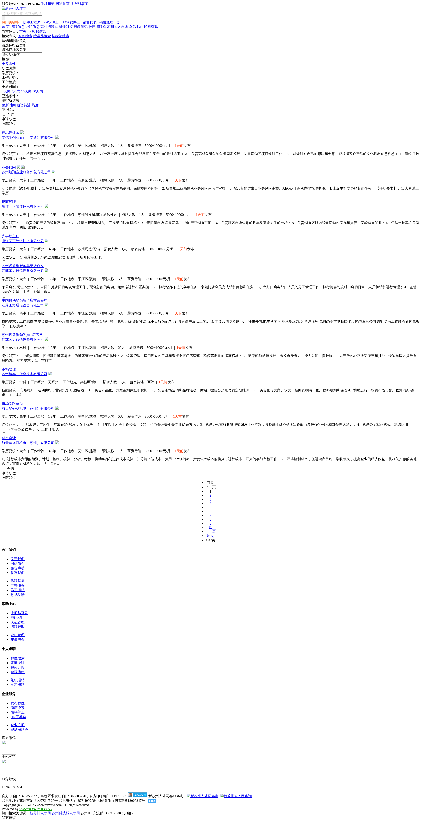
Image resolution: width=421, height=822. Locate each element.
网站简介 (18, 563)
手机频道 (48, 4)
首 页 (6, 27)
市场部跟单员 (12, 403)
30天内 (37, 91)
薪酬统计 (18, 663)
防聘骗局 (18, 581)
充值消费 (18, 639)
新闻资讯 (81, 27)
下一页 (210, 531)
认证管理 (18, 622)
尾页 (210, 536)
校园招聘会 (97, 27)
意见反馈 (18, 595)
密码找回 (18, 618)
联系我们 (18, 573)
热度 (35, 105)
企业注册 (18, 725)
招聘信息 (18, 27)
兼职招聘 (18, 680)
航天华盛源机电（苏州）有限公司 (28, 408)
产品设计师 (10, 133)
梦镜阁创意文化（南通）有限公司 (28, 137)
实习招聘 (18, 685)
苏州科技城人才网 (66, 813)
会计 (119, 22)
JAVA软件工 (70, 22)
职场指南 (18, 672)
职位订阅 (18, 667)
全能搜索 (25, 36)
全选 (10, 114)
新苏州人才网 (40, 813)
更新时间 (9, 105)
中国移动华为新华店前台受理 (24, 300)
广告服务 (18, 585)
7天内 (15, 91)
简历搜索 (18, 708)
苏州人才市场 (117, 27)
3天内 (6, 91)
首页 (22, 31)
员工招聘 (18, 590)
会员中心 (136, 27)
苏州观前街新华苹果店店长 (23, 266)
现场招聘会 (19, 729)
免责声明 (18, 568)
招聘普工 (18, 712)
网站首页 (62, 4)
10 (210, 527)
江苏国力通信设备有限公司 (23, 271)
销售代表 (90, 22)
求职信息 (32, 27)
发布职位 (18, 703)
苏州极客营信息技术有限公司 (24, 374)
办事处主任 (10, 236)
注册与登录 (19, 613)
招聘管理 (18, 627)
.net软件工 (51, 22)
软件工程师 (31, 22)
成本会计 (9, 438)
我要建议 (9, 818)
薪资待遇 (24, 105)
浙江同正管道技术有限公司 (23, 206)
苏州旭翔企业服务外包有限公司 (26, 172)
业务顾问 (9, 167)
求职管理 (18, 635)
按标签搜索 (60, 36)
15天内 (26, 91)
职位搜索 (18, 658)
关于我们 (18, 559)
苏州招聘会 (49, 27)
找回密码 (151, 27)
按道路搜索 (42, 36)
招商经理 (9, 202)
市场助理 (9, 369)
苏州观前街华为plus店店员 (22, 335)
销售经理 (106, 22)
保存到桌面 (79, 4)
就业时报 (66, 27)
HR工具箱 (18, 717)
